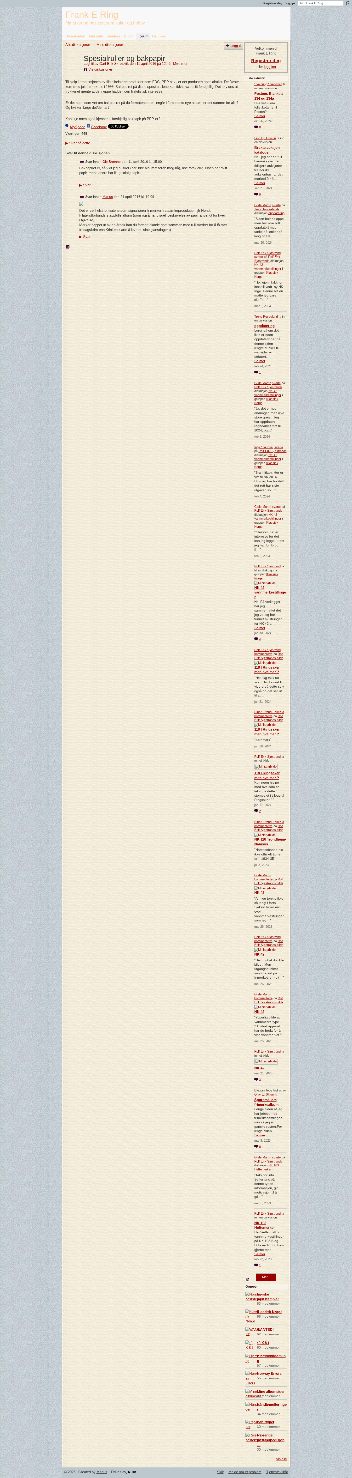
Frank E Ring (91, 14)
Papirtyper (265, 1422)
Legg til (235, 46)
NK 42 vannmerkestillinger (267, 267)
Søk (347, 3)
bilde (280, 658)
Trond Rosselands (266, 209)
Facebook (99, 127)
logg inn (270, 67)
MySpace (77, 127)
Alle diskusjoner (77, 44)
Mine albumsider (271, 1391)
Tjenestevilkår (277, 1472)
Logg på (290, 3)
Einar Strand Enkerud (269, 712)
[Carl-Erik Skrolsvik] (73, 67)
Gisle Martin (262, 205)
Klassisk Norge (269, 1312)
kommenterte (263, 654)
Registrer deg (272, 3)
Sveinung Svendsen (268, 84)
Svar (85, 185)
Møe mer (180, 63)
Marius (107, 197)
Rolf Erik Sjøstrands (267, 259)
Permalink (82, 162)
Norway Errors (269, 1373)
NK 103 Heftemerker (266, 1167)
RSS (68, 247)
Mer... (266, 1277)
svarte (276, 205)
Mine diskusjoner (110, 44)
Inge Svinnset (263, 447)
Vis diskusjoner (100, 69)
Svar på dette (77, 143)
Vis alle (281, 1459)
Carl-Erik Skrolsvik (114, 63)
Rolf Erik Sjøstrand (267, 253)
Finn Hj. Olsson (265, 138)
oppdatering (276, 213)
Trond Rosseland (266, 316)
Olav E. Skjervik (265, 1094)
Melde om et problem (244, 1472)
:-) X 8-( (263, 1343)
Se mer (259, 116)
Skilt (220, 1472)
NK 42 (259, 892)
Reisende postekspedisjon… (270, 1440)
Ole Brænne (111, 162)
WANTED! (265, 1329)
